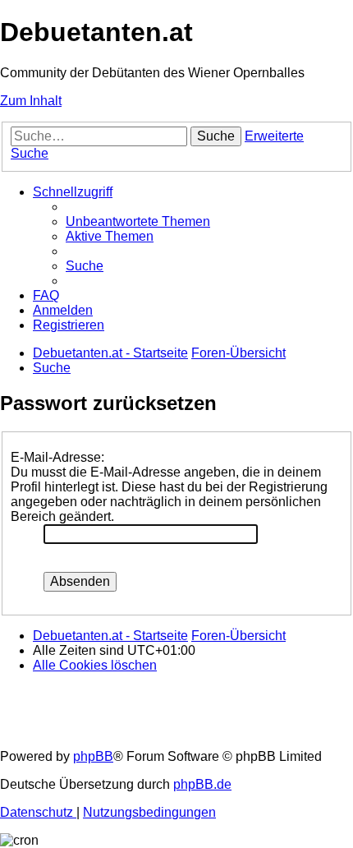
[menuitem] (138, 221)
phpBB (93, 756)
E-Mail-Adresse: (57, 457)
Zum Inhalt (31, 101)
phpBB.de (202, 784)
